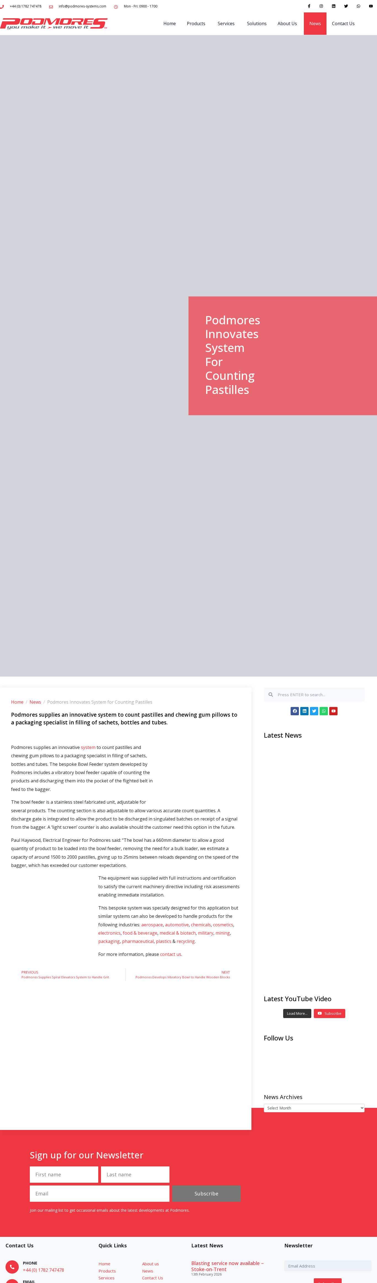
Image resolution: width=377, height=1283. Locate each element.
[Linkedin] (334, 6)
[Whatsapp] (358, 6)
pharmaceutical (138, 941)
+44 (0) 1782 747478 (43, 1270)
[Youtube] (371, 6)
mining (223, 933)
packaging (109, 941)
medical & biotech (178, 933)
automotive (177, 925)
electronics (109, 933)
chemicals (201, 925)
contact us (170, 954)
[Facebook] (295, 711)
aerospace (152, 925)
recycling (186, 941)
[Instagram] (321, 6)
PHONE (30, 1263)
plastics (164, 941)
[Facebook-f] (309, 6)
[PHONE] (12, 1267)
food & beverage (140, 933)
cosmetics (223, 925)
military (205, 933)
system (89, 747)
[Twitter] (346, 6)
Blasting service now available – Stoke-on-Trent (227, 1266)
